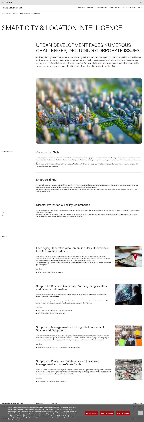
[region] (72, 413)
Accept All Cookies (123, 413)
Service (10, 14)
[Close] (140, 413)
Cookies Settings (91, 413)
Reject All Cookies (107, 413)
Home (4, 14)
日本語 (140, 2)
